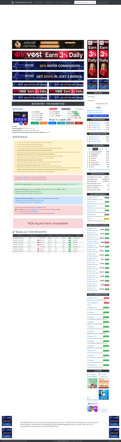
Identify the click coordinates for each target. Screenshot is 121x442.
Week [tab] (89, 149)
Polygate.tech (95, 127)
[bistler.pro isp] (52, 120)
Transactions (44, 123)
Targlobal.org (95, 125)
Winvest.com (95, 123)
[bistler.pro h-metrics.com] (54, 120)
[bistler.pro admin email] (50, 119)
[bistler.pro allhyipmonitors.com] (66, 120)
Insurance (70, 123)
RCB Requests (66, 2)
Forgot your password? (95, 113)
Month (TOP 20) (72, 184)
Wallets (61, 123)
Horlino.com (95, 139)
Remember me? (102, 104)
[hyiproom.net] (92, 406)
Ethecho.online (96, 129)
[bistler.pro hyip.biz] (69, 119)
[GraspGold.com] (103, 394)
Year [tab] (106, 149)
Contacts (57, 2)
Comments (35, 123)
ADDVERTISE (49, 2)
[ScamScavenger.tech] (92, 399)
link (53, 213)
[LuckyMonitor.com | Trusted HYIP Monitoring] (92, 383)
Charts (52, 123)
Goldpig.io (90, 312)
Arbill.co (89, 219)
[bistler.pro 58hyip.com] (64, 120)
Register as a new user (94, 111)
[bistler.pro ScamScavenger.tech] (56, 120)
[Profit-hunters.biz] (103, 375)
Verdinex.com (92, 298)
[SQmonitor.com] (103, 383)
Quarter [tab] (101, 149)
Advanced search (103, 2)
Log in (25, 177)
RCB (79, 123)
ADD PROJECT (38, 2)
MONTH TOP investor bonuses (99, 169)
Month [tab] (95, 149)
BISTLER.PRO (18, 109)
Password (91, 101)
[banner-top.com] (103, 410)
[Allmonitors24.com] (58, 120)
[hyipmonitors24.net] (60, 120)
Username (91, 97)
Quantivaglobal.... (93, 303)
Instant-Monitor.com (23, 2)
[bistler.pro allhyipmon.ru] (62, 120)
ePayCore (40, 207)
